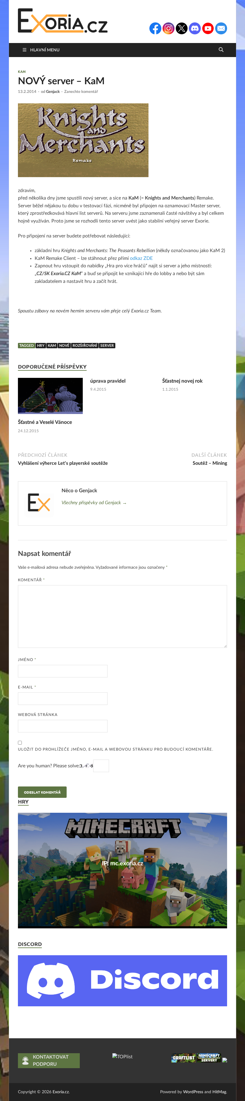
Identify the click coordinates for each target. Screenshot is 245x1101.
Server (107, 345)
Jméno (27, 660)
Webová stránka (38, 715)
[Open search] (221, 50)
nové (64, 345)
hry (41, 345)
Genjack (53, 92)
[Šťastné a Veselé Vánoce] (50, 398)
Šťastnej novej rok (182, 381)
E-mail (27, 687)
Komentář (31, 580)
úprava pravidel (107, 381)
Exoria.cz (61, 1092)
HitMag (219, 1092)
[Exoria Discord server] (122, 1004)
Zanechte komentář (81, 92)
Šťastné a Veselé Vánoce (45, 422)
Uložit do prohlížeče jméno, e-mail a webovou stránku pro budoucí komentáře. (115, 750)
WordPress (193, 1092)
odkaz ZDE (141, 258)
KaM (22, 71)
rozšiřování (85, 345)
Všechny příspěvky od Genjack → (94, 502)
